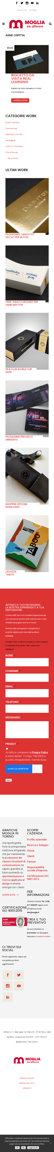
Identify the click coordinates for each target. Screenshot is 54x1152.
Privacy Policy (40, 751)
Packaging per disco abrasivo (19, 437)
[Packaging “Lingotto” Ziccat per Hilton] (27, 205)
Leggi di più (33, 1148)
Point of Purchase (14, 145)
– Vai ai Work (11, 157)
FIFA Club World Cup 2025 (18, 370)
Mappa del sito (27, 1082)
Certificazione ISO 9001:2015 (38, 877)
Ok (17, 1148)
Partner (31, 860)
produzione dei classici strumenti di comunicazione (13, 861)
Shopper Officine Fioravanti (16, 505)
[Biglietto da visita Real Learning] (27, 58)
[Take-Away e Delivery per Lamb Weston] (27, 273)
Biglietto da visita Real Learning (22, 78)
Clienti (30, 855)
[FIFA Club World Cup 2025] (27, 340)
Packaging (10, 139)
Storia (30, 849)
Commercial (11, 127)
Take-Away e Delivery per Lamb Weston (21, 302)
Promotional (11, 151)
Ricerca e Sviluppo (38, 844)
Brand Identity (12, 122)
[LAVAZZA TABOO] (27, 543)
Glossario (33, 10)
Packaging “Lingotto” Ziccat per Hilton (20, 235)
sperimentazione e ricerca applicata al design (13, 879)
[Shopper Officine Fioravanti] (27, 475)
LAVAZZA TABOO (10, 572)
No (23, 1148)
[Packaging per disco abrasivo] (27, 408)
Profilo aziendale (37, 838)
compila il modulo (43, 936)
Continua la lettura (20, 99)
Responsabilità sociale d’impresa (37, 868)
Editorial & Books (13, 133)
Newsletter (22, 10)
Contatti (27, 1087)
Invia (9, 779)
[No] (50, 1143)
